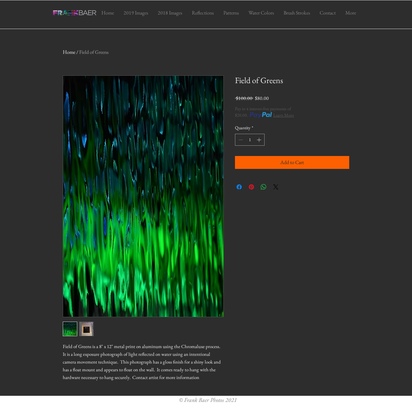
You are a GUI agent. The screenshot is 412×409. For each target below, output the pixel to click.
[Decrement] (240, 139)
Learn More (283, 115)
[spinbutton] (250, 139)
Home (69, 52)
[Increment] (260, 139)
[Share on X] (276, 187)
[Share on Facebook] (239, 187)
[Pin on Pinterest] (251, 187)
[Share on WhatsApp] (263, 187)
